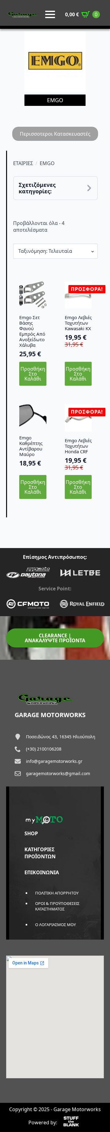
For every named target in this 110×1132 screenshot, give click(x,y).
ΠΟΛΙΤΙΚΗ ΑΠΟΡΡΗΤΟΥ (57, 893)
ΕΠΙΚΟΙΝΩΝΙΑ (41, 872)
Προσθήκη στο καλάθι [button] (32, 373)
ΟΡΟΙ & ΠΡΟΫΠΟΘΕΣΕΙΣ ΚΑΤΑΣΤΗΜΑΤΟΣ (57, 906)
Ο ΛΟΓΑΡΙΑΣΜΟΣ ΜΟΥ (55, 924)
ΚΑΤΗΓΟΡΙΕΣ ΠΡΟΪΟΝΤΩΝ (40, 853)
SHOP (31, 833)
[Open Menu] (50, 14)
